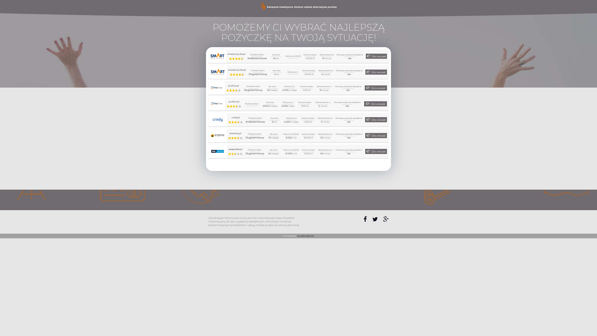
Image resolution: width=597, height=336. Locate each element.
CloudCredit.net (305, 236)
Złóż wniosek (379, 56)
